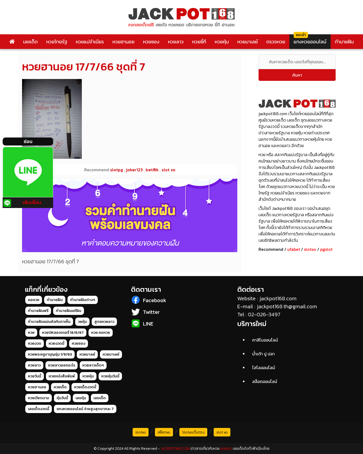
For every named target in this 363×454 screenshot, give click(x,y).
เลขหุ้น (80, 398)
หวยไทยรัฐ (56, 41)
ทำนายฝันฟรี (38, 311)
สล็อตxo (164, 432)
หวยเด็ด (60, 387)
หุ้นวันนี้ (62, 398)
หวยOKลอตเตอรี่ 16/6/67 (63, 332)
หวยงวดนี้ (56, 343)
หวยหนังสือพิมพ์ (62, 376)
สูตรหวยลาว (104, 321)
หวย (31, 332)
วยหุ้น (82, 321)
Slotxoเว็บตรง (193, 432)
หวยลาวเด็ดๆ (93, 365)
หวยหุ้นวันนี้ (110, 376)
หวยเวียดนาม (38, 398)
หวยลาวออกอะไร (61, 365)
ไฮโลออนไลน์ (263, 367)
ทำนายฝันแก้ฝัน (68, 311)
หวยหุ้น (222, 41)
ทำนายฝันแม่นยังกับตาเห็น (49, 321)
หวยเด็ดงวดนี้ (85, 387)
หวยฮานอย (123, 41)
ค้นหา (297, 75)
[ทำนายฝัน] (129, 215)
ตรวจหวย (275, 41)
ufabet (293, 249)
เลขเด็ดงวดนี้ (38, 409)
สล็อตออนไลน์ (264, 381)
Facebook (154, 300)
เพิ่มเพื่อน (32, 202)
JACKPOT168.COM (175, 448)
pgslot (326, 249)
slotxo (310, 249)
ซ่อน (28, 141)
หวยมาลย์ (87, 354)
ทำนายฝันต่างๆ (82, 300)
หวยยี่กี (199, 41)
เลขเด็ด (30, 41)
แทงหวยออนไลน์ (310, 41)
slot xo (222, 432)
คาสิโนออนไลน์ (265, 340)
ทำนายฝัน (344, 41)
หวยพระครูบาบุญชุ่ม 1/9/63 (50, 354)
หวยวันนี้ (34, 376)
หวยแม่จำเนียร (90, 41)
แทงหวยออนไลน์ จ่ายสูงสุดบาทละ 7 (85, 409)
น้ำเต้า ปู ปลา (263, 354)
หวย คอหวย (100, 332)
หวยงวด (34, 343)
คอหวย (33, 300)
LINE (148, 324)
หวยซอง (151, 41)
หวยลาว (176, 41)
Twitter (151, 312)
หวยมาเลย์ (247, 41)
